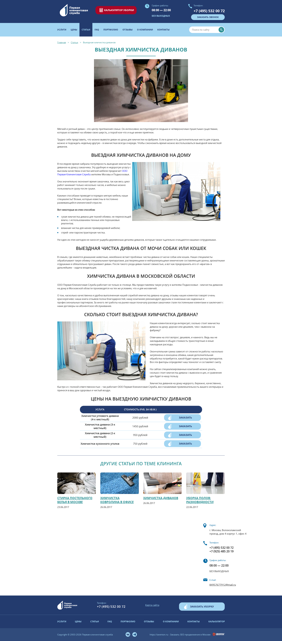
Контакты (163, 29)
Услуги (61, 29)
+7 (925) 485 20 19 (221, 551)
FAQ (97, 29)
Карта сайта (152, 605)
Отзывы (127, 29)
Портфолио (110, 29)
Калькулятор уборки (119, 10)
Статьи (94, 621)
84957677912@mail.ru (222, 584)
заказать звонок (208, 17)
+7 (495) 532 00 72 (209, 10)
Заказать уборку (202, 606)
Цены (74, 29)
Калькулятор (216, 621)
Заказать (185, 417)
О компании (145, 29)
